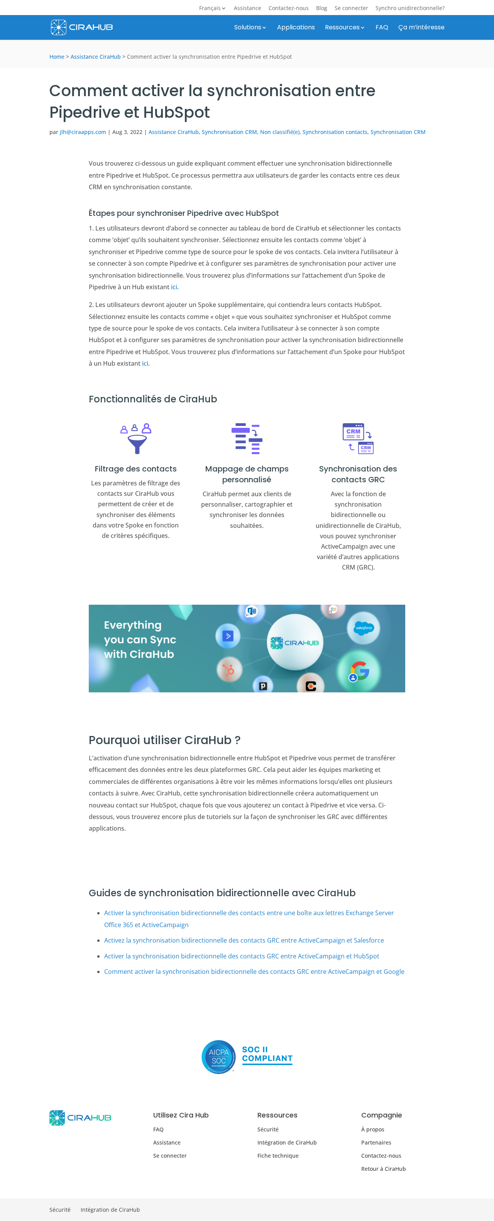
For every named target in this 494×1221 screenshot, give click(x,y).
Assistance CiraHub (96, 56)
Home (56, 56)
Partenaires (376, 1142)
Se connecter (351, 8)
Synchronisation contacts (335, 132)
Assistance (247, 8)
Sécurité (268, 1129)
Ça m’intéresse (421, 28)
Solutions (247, 28)
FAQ (382, 28)
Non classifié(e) (279, 132)
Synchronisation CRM (229, 132)
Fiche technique (278, 1155)
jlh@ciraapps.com (83, 132)
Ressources (342, 28)
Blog (321, 8)
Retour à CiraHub (383, 1168)
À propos (372, 1129)
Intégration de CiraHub (287, 1142)
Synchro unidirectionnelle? (410, 8)
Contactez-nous (289, 8)
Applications (296, 28)
